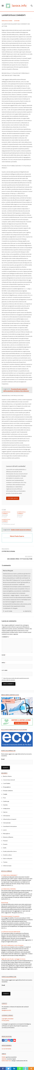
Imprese (5, 812)
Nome (4, 655)
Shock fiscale (4, 902)
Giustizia (5, 805)
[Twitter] (6, 1040)
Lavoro (5, 830)
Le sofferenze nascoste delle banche (10, 931)
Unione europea (7, 865)
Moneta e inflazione (8, 837)
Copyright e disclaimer (8, 1018)
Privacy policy (5, 1020)
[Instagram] (9, 1040)
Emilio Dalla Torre (6, 1060)
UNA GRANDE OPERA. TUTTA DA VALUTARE (19, 559)
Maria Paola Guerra (7, 20)
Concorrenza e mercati (9, 780)
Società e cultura (7, 855)
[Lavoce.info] (17, 5)
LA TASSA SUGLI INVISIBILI (8, 889)
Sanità (4, 847)
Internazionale (7, 822)
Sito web (4, 670)
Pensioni (5, 840)
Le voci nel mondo (6, 1048)
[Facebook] (3, 1040)
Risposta (28, 611)
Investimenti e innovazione (10, 826)
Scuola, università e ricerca (10, 851)
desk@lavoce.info (6, 1010)
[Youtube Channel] (14, 1040)
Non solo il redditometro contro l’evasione (12, 945)
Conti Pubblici (6, 783)
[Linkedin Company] (11, 1040)
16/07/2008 (8, 611)
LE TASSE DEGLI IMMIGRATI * (9, 875)
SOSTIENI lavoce (13, 498)
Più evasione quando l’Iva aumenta (10, 916)
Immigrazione (6, 808)
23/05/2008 (16, 20)
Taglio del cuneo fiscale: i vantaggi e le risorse (13, 959)
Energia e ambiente (8, 790)
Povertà (5, 844)
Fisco (4, 797)
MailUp (4, 1057)
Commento (6, 637)
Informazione (6, 815)
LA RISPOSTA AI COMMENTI (14, 15)
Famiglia (5, 794)
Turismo (5, 862)
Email (4, 662)
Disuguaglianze (7, 787)
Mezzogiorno (6, 833)
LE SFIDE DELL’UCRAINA (8, 551)
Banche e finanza (7, 776)
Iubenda (4, 1059)
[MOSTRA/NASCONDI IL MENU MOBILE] (3, 6)
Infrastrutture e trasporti (9, 819)
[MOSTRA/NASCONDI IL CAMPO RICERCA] (31, 6)
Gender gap (6, 801)
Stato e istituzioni (7, 858)
